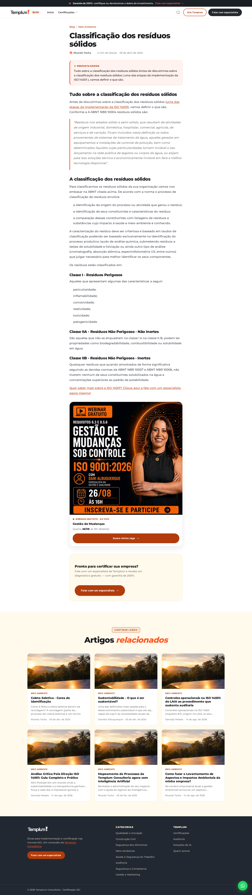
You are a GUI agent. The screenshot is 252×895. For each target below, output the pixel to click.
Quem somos (181, 850)
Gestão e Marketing (128, 874)
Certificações (66, 12)
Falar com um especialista (98, 590)
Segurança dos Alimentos (131, 844)
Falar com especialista (225, 12)
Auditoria (121, 862)
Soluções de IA (182, 844)
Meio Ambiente (87, 26)
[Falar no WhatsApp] (243, 886)
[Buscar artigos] (178, 12)
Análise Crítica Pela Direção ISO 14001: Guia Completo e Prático (55, 775)
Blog (72, 26)
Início (50, 12)
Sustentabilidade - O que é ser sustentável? (121, 699)
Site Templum (195, 12)
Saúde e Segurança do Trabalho (135, 856)
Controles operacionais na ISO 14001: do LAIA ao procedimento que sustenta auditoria (193, 701)
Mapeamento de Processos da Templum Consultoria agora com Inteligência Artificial (123, 777)
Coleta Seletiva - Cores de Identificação (50, 699)
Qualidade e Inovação (129, 833)
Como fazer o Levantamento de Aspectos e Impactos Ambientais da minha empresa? (192, 777)
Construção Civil (126, 839)
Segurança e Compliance (131, 868)
